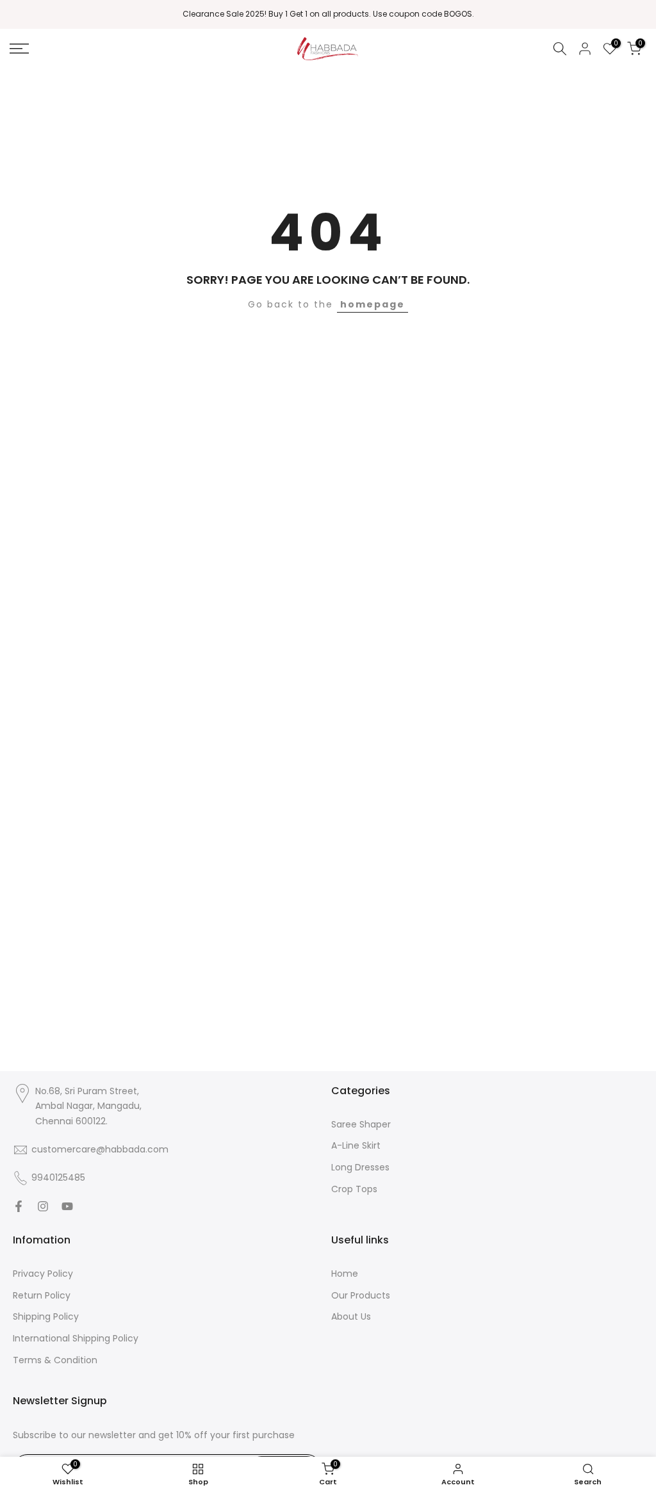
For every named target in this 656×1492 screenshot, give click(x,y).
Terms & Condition (55, 1360)
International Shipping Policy (75, 1338)
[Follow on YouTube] (67, 1206)
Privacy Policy (43, 1273)
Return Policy (41, 1295)
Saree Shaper (361, 1124)
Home (344, 1273)
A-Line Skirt (356, 1145)
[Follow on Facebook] (18, 1206)
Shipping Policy (46, 1316)
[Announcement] (328, 14)
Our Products (360, 1295)
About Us (351, 1316)
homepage (372, 304)
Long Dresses (360, 1167)
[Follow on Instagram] (43, 1206)
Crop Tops (354, 1189)
